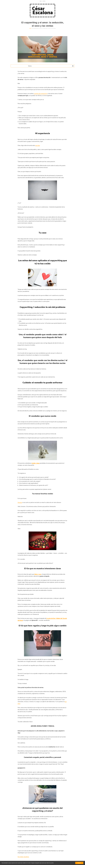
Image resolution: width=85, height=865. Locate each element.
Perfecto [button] (79, 862)
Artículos (43, 1)
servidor (37, 145)
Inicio (30, 28)
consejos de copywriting (40, 93)
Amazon (20, 502)
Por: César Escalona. (23, 856)
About (41, 1)
